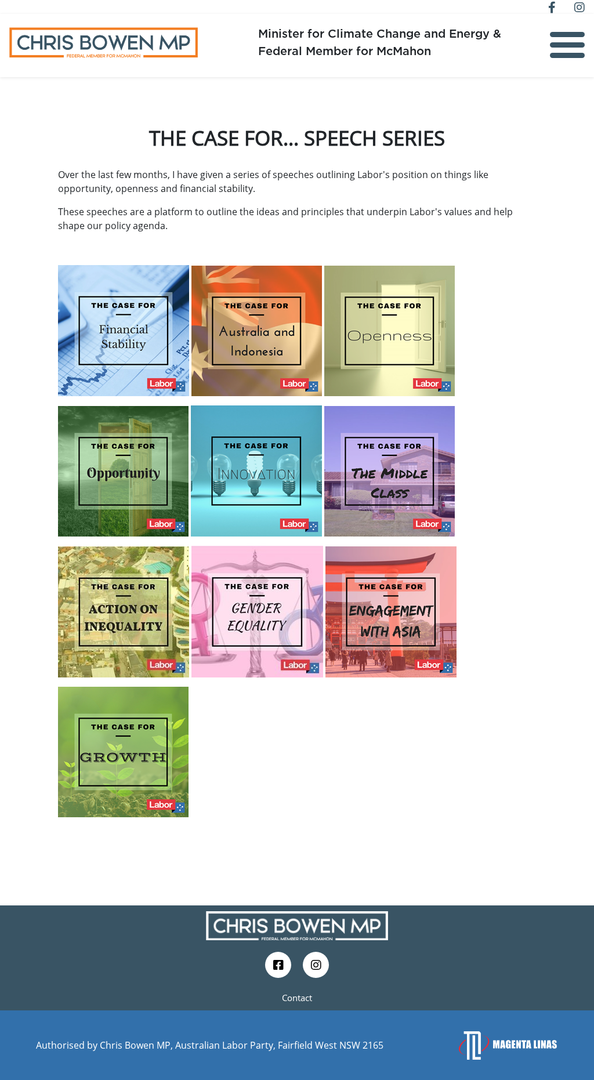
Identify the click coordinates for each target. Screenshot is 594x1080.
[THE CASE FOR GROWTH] (123, 751)
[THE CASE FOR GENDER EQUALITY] (257, 610)
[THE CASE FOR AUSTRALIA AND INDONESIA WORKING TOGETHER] (256, 329)
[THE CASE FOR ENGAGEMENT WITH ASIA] (391, 610)
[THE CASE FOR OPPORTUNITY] (123, 469)
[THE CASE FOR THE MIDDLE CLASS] (389, 469)
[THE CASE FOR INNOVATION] (256, 469)
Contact (297, 997)
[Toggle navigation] (567, 45)
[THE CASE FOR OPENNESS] (390, 329)
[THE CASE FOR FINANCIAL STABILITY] (123, 329)
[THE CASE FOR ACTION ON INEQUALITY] (123, 610)
